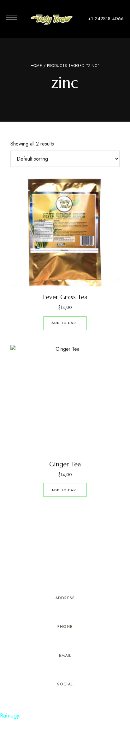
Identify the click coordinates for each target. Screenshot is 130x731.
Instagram (77, 696)
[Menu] (11, 17)
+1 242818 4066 (106, 18)
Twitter (65, 696)
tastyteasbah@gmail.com (65, 669)
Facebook (53, 696)
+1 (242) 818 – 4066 (65, 640)
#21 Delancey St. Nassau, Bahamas (65, 611)
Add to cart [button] (64, 322)
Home (36, 66)
